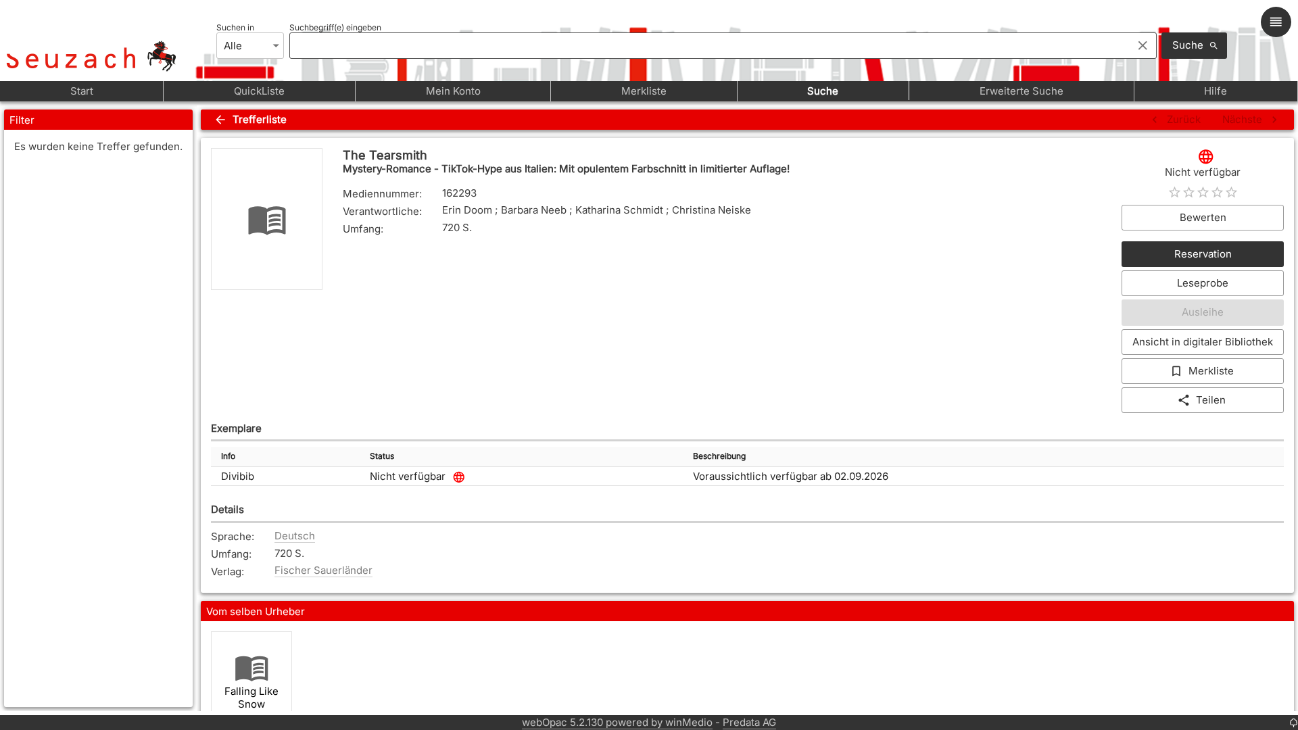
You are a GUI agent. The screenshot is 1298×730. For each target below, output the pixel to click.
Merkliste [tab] (644, 90)
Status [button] (382, 456)
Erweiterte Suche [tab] (1021, 90)
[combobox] (707, 45)
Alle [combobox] (233, 45)
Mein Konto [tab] (453, 90)
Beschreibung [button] (719, 456)
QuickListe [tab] (259, 90)
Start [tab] (81, 90)
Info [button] (228, 456)
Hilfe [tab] (1215, 90)
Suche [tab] (822, 90)
